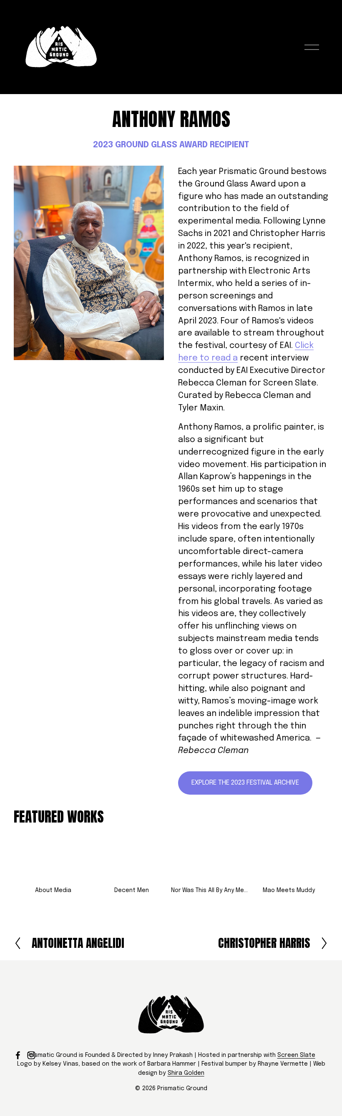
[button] (53, 860)
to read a (218, 358)
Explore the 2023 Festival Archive (245, 782)
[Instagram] (31, 1055)
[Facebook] (18, 1055)
